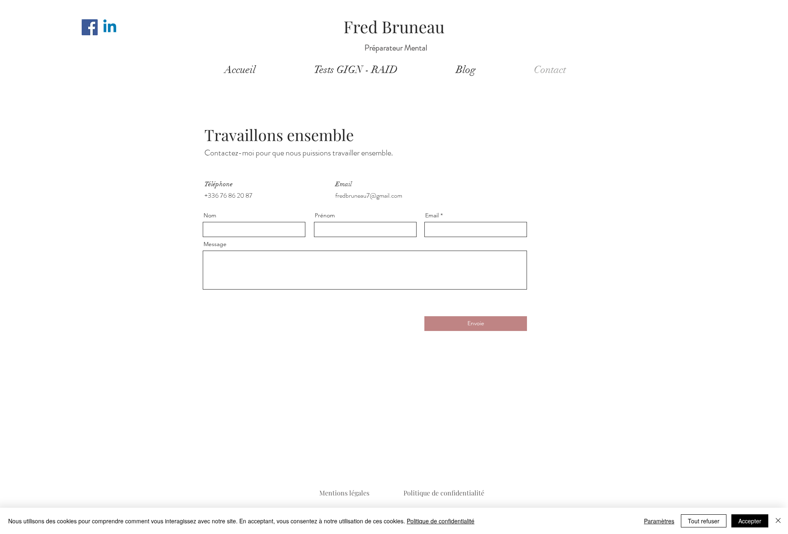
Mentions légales (344, 492)
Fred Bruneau (394, 26)
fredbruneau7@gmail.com (368, 195)
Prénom (325, 215)
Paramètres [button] (659, 521)
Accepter (749, 521)
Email (432, 215)
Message (215, 244)
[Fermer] (778, 520)
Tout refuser (703, 521)
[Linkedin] (110, 27)
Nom (210, 215)
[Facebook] (90, 27)
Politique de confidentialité (443, 492)
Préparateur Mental (395, 48)
